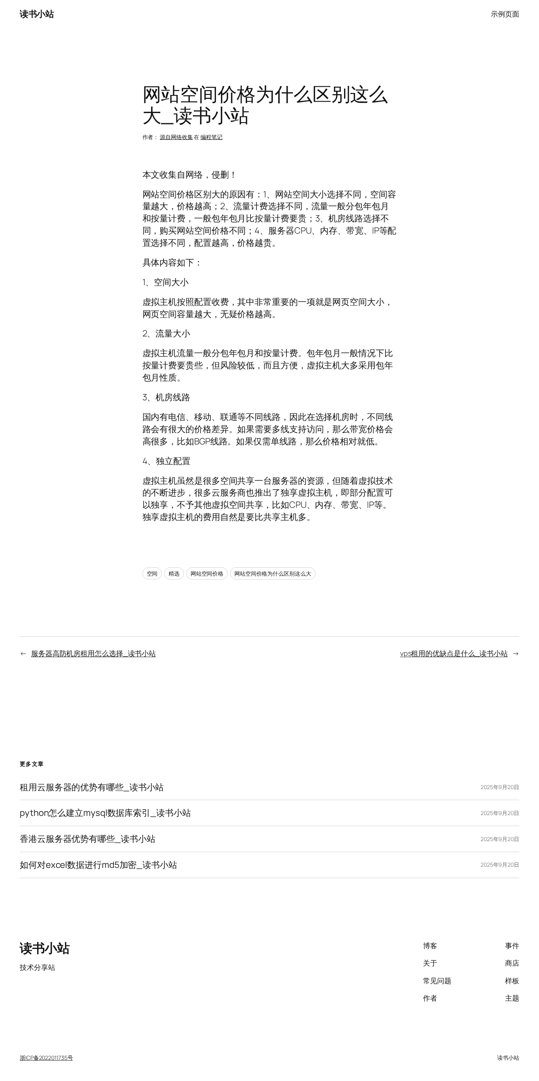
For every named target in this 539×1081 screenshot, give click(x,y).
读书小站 (37, 14)
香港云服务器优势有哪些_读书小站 (87, 839)
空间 (152, 573)
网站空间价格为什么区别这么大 (272, 573)
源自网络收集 (176, 137)
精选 (174, 573)
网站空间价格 (207, 573)
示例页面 (505, 14)
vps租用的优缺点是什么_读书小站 (454, 653)
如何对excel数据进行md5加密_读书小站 (98, 865)
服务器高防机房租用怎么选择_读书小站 (93, 653)
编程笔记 (211, 137)
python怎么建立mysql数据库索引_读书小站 (105, 813)
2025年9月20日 (500, 787)
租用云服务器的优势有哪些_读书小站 (92, 787)
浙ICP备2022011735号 (46, 1057)
